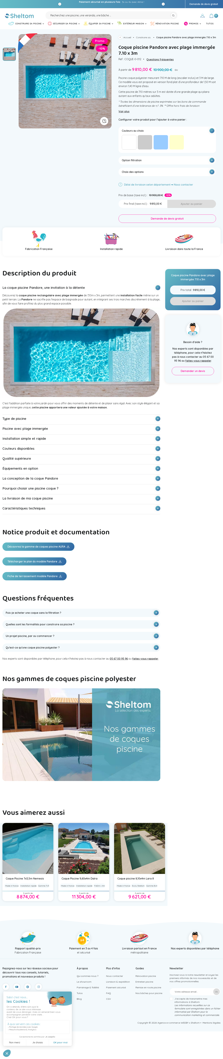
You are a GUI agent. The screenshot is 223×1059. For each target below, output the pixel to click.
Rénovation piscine (145, 976)
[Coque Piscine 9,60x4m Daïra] (83, 848)
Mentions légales (212, 1022)
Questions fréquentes (160, 59)
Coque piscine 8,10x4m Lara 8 (135, 878)
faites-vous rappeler (145, 658)
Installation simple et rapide (24, 438)
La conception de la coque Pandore (30, 478)
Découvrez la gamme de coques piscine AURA (37, 546)
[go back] (121, 37)
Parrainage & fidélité (88, 987)
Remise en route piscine (148, 987)
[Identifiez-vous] (202, 16)
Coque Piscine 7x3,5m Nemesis (25, 878)
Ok (216, 991)
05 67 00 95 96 (148, 1)
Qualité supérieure (16, 458)
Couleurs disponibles (18, 448)
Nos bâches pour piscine (148, 993)
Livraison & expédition (118, 981)
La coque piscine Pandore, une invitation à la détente (43, 288)
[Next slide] (163, 4)
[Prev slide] (59, 4)
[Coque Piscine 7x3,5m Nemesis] (27, 848)
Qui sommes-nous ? (87, 976)
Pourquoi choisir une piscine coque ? (30, 488)
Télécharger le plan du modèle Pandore (33, 561)
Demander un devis (193, 371)
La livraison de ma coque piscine (27, 498)
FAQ (108, 993)
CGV (108, 998)
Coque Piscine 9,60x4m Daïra (79, 878)
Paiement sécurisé (116, 987)
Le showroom (84, 981)
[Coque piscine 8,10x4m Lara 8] (139, 848)
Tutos (80, 993)
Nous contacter (114, 976)
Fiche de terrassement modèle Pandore (33, 576)
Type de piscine (14, 419)
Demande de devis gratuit (204, 4)
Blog (79, 998)
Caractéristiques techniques (23, 508)
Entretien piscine (144, 981)
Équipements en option (20, 468)
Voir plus (124, 111)
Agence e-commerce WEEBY (173, 1022)
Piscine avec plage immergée (25, 429)
